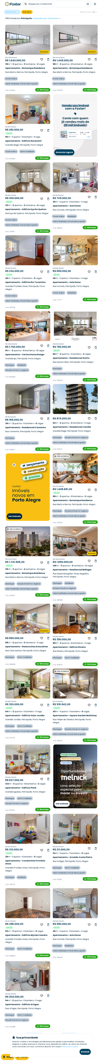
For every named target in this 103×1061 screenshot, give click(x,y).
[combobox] (54, 18)
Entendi (85, 1051)
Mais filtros (27, 12)
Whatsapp (44, 90)
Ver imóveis (14, 516)
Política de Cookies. (69, 1046)
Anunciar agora (64, 152)
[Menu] (95, 4)
